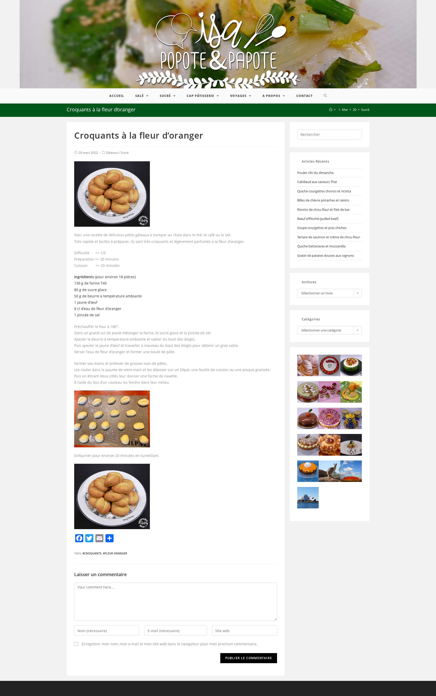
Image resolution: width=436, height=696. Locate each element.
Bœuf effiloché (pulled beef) (317, 218)
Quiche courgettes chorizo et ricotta (324, 191)
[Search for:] (329, 134)
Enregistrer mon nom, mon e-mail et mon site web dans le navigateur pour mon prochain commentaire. (170, 643)
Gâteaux (112, 152)
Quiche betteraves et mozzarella (321, 246)
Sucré (125, 152)
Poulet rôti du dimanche (315, 172)
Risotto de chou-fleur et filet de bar (323, 209)
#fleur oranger (115, 553)
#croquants (92, 553)
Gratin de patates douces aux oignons (325, 255)
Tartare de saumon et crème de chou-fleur (328, 237)
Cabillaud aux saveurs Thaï (317, 181)
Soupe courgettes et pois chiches (321, 227)
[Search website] (325, 96)
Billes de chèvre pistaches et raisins (323, 200)
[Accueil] (330, 109)
